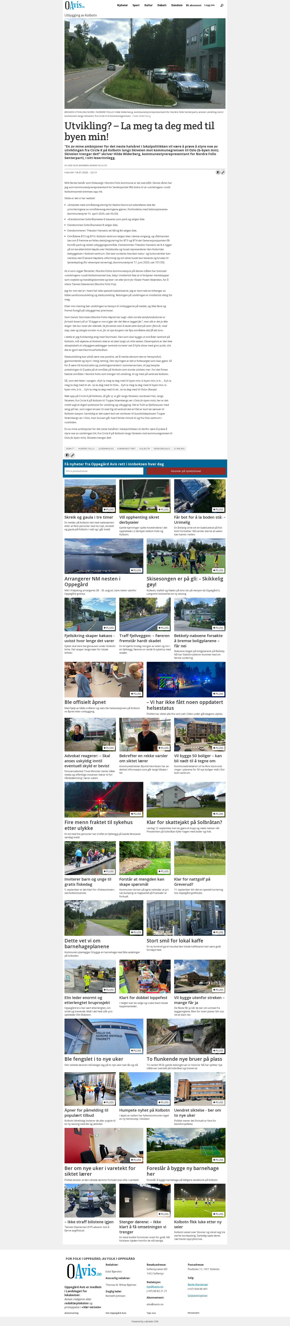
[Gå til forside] (75, 5)
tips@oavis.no (155, 1286)
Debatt (161, 5)
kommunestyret (126, 448)
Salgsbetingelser (198, 1295)
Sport (136, 5)
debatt (70, 448)
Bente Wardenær (198, 1284)
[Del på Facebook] (218, 172)
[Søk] (222, 5)
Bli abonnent (193, 5)
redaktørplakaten (76, 1303)
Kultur (148, 5)
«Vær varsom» (91, 1307)
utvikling (179, 448)
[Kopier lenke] (223, 172)
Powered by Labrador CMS (145, 1321)
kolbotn (145, 448)
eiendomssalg (162, 448)
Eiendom (177, 5)
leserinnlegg (106, 448)
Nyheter (122, 5)
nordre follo (86, 448)
